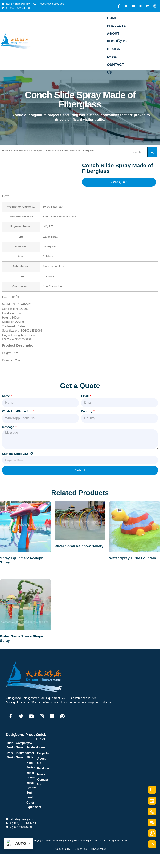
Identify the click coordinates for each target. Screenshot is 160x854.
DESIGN (113, 49)
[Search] (152, 152)
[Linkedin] (148, 6)
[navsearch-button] (119, 41)
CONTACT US (115, 66)
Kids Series (19, 150)
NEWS (112, 57)
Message (8, 427)
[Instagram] (140, 6)
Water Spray (36, 150)
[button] (119, 182)
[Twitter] (126, 6)
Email (85, 396)
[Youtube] (133, 6)
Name (6, 396)
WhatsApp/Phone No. (17, 411)
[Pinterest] (155, 6)
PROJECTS (116, 26)
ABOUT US (113, 34)
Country (87, 411)
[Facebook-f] (119, 6)
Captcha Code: (18, 453)
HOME (112, 18)
